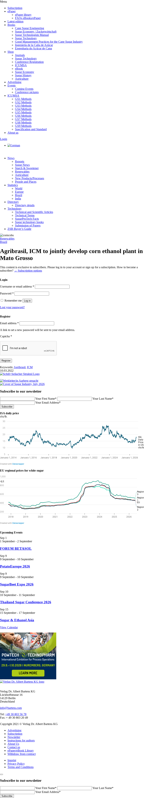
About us (13, 132)
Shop (11, 51)
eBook (19, 68)
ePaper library (23, 14)
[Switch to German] (14, 145)
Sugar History (23, 75)
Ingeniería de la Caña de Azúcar (34, 45)
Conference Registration (29, 61)
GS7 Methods (23, 119)
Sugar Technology (26, 38)
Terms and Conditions (21, 767)
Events (12, 85)
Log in (27, 300)
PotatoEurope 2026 (15, 566)
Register (6, 360)
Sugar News (22, 164)
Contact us (14, 747)
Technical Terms (24, 215)
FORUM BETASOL (16, 549)
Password (7, 293)
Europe (19, 191)
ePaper (12, 11)
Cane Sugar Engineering (29, 28)
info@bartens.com (11, 707)
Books (11, 24)
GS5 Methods (23, 112)
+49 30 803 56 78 (15, 714)
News (11, 158)
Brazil (18, 195)
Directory (13, 201)
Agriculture (21, 78)
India (18, 198)
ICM (30, 367)
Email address (9, 323)
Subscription (15, 8)
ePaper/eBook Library (21, 750)
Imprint (12, 760)
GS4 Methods (23, 109)
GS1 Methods (23, 99)
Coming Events (24, 88)
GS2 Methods (23, 102)
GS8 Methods (23, 122)
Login (3, 139)
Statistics (13, 185)
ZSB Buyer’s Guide (19, 228)
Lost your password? (12, 307)
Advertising (14, 82)
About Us (13, 743)
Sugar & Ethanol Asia (17, 620)
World (18, 188)
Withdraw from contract (22, 754)
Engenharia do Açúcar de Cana (33, 48)
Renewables (22, 171)
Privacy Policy (16, 763)
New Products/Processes (29, 178)
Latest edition (15, 21)
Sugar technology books (29, 222)
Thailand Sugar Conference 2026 (25, 602)
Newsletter (14, 737)
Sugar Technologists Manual (32, 35)
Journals (20, 55)
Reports (19, 161)
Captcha (6, 336)
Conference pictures (27, 92)
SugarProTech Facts (27, 218)
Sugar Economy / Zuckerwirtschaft (35, 31)
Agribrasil (20, 367)
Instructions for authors (21, 740)
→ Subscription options (28, 270)
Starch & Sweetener (27, 168)
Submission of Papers (27, 225)
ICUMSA (21, 65)
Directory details (24, 205)
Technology (15, 208)
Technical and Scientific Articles (34, 212)
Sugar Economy (24, 72)
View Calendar (9, 627)
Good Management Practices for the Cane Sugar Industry (49, 41)
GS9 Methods (23, 125)
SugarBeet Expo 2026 (17, 584)
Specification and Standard (31, 129)
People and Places (25, 181)
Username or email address (17, 286)
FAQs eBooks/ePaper (28, 18)
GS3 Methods (23, 105)
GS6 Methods (23, 115)
